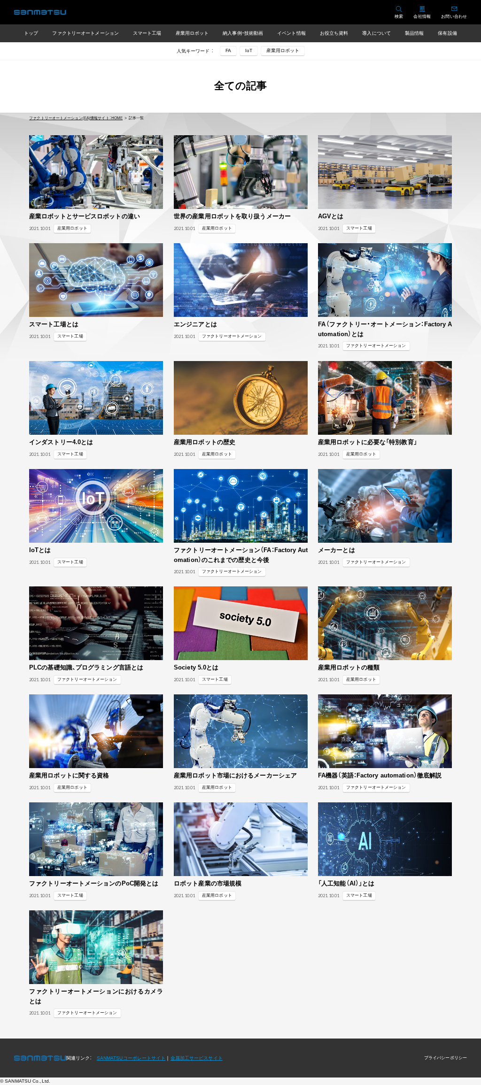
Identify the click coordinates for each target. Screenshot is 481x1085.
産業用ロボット (192, 33)
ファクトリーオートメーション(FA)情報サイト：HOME (76, 118)
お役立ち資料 (334, 33)
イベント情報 (291, 33)
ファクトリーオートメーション (85, 33)
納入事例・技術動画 (243, 33)
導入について (376, 33)
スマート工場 (147, 33)
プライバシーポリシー (445, 1057)
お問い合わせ (454, 16)
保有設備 (447, 33)
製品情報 (414, 33)
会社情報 (421, 16)
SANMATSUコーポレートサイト (131, 1058)
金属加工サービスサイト (197, 1058)
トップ (31, 33)
